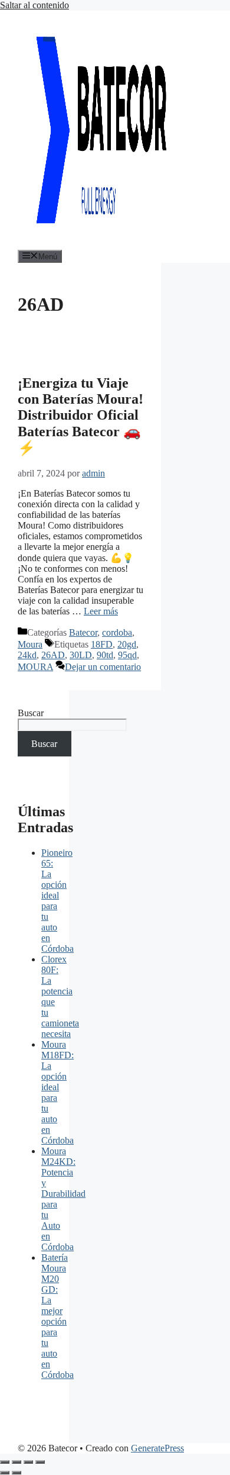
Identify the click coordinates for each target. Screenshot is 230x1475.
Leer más (101, 611)
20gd (126, 644)
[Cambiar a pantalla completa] (16, 1462)
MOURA (35, 667)
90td (105, 655)
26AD (53, 655)
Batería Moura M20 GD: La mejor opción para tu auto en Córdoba (57, 1316)
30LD (81, 655)
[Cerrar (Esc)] (40, 1462)
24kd (27, 655)
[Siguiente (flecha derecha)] (16, 1472)
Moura (30, 644)
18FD (102, 644)
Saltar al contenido (34, 5)
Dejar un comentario (103, 667)
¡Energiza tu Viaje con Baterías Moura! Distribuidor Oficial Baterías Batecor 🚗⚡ (80, 415)
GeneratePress (157, 1448)
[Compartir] (28, 1462)
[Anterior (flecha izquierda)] (4, 1472)
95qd (127, 655)
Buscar (31, 713)
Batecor (83, 632)
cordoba (117, 632)
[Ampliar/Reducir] (4, 1462)
